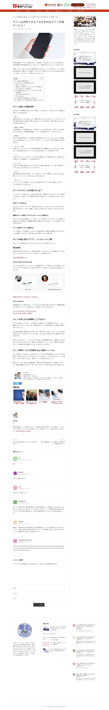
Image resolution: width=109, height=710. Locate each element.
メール (15, 593)
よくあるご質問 (80, 10)
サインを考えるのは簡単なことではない (25, 98)
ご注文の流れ (70, 10)
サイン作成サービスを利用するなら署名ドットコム (28, 100)
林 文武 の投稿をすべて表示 (23, 431)
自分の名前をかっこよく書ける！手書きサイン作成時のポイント (53, 443)
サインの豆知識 (17, 17)
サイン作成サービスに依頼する (23, 88)
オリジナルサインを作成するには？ (24, 83)
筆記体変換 (18, 92)
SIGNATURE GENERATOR (22, 94)
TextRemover (22, 501)
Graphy (57, 706)
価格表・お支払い (59, 10)
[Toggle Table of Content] (41, 78)
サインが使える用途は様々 (21, 81)
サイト (14, 598)
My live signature (20, 96)
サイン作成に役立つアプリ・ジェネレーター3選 (27, 90)
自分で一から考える (21, 85)
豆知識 (25, 17)
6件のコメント (29, 29)
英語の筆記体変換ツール (20, 257)
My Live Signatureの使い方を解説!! (22, 313)
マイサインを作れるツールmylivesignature (24, 311)
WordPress (50, 706)
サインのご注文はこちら (77, 5)
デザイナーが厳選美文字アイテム (90, 5)
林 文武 (84, 675)
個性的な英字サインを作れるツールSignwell (25, 297)
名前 (14, 588)
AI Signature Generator (25, 540)
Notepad (21, 521)
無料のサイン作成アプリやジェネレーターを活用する (29, 86)
